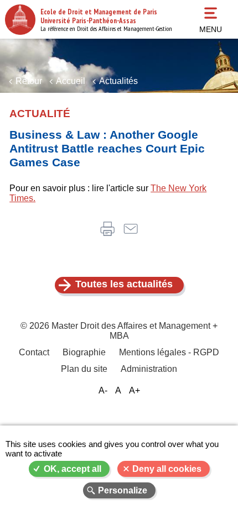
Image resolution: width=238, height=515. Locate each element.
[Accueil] (20, 19)
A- (103, 390)
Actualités (118, 81)
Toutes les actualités (124, 284)
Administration (149, 369)
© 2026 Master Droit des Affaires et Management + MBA (119, 330)
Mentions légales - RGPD (169, 352)
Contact (34, 352)
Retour (28, 81)
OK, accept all (72, 469)
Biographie (84, 352)
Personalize (122, 490)
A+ (134, 390)
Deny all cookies (166, 469)
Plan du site (84, 369)
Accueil (70, 81)
